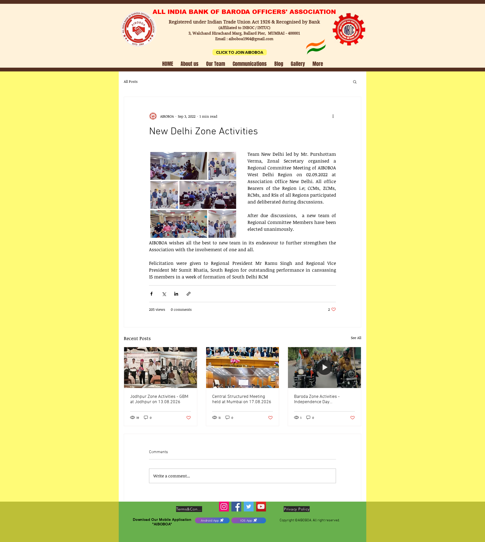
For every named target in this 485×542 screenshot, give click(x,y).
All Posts (131, 81)
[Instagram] (224, 506)
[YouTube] (261, 506)
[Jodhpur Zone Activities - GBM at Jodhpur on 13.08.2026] (160, 367)
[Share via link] (188, 293)
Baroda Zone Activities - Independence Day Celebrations (317, 399)
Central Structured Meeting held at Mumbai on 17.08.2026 (241, 399)
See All (356, 337)
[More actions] (333, 116)
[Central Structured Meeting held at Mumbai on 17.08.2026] (242, 367)
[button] (189, 63)
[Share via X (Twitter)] (163, 293)
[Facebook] (236, 506)
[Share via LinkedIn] (176, 293)
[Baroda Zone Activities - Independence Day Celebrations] (324, 367)
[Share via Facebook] (151, 293)
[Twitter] (249, 506)
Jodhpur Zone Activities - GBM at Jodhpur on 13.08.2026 (159, 399)
